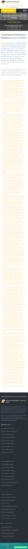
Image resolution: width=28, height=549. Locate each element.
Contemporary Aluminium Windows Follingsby (13, 346)
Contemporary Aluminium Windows (9, 482)
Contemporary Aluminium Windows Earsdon (12, 242)
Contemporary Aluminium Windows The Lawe (13, 317)
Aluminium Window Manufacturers (9, 431)
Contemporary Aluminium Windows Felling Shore (13, 185)
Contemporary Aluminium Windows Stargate (13, 338)
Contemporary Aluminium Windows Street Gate (13, 188)
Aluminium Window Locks (7, 446)
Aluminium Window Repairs (8, 449)
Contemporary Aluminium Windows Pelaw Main (13, 332)
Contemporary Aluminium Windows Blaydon (12, 221)
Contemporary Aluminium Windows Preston (12, 378)
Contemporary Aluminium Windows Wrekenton (13, 190)
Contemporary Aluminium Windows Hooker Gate (13, 103)
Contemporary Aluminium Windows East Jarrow (13, 217)
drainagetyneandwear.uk (7, 527)
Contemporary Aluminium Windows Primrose (13, 377)
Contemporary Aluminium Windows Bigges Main (13, 255)
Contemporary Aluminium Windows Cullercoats (13, 245)
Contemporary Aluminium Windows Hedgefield (13, 375)
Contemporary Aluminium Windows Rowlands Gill (14, 281)
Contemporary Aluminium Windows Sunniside (13, 137)
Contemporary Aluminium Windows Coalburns (13, 249)
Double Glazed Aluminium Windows (9, 506)
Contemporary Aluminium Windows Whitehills (13, 207)
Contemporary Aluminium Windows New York (13, 84)
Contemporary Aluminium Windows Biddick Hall (13, 145)
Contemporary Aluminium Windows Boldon (12, 327)
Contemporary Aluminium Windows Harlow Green (14, 259)
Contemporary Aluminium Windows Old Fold (12, 268)
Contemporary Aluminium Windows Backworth (13, 175)
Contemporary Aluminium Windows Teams (12, 205)
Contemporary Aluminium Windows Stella (12, 114)
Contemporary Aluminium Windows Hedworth (13, 295)
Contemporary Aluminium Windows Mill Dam (12, 152)
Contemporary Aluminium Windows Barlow (12, 302)
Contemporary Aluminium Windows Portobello (13, 278)
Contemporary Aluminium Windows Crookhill (13, 211)
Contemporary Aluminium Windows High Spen (13, 316)
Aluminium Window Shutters (8, 512)
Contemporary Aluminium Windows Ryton (12, 280)
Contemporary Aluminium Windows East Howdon (14, 244)
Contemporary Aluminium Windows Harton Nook (13, 88)
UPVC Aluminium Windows (7, 464)
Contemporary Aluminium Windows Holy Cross (13, 219)
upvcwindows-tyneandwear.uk (8, 536)
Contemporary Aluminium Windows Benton (12, 166)
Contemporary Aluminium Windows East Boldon (13, 314)
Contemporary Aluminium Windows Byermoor (13, 118)
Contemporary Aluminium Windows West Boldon (13, 105)
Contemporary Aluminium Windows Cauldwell (13, 230)
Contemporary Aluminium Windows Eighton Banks (14, 196)
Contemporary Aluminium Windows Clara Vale (13, 380)
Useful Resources (7, 523)
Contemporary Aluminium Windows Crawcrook (13, 298)
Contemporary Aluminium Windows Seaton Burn (13, 143)
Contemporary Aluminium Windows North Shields (14, 321)
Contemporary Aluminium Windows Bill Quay (12, 350)
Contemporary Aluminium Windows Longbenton (13, 354)
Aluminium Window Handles (8, 434)
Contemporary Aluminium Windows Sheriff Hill (13, 125)
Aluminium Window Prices (7, 485)
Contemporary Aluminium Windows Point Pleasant (14, 135)
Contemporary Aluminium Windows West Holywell (14, 162)
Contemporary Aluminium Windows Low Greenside (14, 336)
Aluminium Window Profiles (8, 470)
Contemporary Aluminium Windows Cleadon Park (14, 92)
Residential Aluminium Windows (9, 509)
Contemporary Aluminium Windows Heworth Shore (14, 304)
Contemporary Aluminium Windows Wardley (12, 150)
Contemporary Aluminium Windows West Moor (13, 253)
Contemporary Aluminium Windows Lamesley (13, 261)
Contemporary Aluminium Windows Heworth (13, 247)
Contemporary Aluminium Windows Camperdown (14, 357)
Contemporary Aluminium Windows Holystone (13, 224)
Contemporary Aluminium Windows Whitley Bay (13, 310)
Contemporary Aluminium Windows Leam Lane (13, 203)
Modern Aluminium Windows (8, 479)
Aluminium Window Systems (8, 440)
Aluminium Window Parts (7, 494)
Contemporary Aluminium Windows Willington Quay (14, 251)
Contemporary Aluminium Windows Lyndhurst (13, 289)
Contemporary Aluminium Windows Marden (12, 312)
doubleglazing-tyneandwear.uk (8, 533)
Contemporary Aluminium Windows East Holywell (14, 222)
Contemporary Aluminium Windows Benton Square (14, 82)
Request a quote (8, 10)
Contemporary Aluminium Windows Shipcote (13, 122)
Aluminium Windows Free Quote (9, 518)
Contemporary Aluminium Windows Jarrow (12, 131)
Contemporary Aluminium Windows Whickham (13, 373)
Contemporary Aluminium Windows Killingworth (13, 367)
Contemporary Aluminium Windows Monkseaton (13, 228)
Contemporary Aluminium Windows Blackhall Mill (13, 232)
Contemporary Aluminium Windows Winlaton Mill (13, 365)
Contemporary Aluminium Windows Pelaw (12, 308)
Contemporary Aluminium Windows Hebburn (12, 238)
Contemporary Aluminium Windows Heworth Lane (14, 361)
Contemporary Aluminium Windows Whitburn (13, 186)
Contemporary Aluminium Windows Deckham (13, 293)
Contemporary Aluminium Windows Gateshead (13, 352)
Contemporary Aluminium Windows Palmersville (13, 359)
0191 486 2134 (13, 7)
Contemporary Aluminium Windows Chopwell (13, 348)
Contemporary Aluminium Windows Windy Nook (13, 120)
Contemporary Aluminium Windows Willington (13, 179)
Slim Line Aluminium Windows (8, 437)
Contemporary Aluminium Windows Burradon (13, 257)
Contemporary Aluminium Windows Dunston (12, 263)
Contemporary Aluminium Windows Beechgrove (13, 173)
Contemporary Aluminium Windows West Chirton (14, 141)
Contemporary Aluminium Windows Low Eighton (13, 344)
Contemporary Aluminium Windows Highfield (13, 86)
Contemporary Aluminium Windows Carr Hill (12, 325)
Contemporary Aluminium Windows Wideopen (13, 276)
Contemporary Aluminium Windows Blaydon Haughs (14, 147)
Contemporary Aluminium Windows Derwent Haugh (14, 291)
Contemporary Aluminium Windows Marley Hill (13, 215)
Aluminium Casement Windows (8, 497)
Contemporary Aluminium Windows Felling (12, 319)
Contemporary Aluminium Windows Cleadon (12, 240)
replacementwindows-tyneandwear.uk (10, 530)
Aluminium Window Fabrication (8, 500)
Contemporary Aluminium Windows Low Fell (12, 199)
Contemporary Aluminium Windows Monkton (13, 296)
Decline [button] (7, 547)
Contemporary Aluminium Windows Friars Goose (14, 160)
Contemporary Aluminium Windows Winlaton (13, 109)
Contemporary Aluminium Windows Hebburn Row (14, 270)
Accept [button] (21, 547)
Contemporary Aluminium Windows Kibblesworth (14, 80)
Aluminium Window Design (7, 467)
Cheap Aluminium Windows (8, 443)
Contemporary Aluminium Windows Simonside (13, 156)
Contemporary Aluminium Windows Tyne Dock (13, 363)
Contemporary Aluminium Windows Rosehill (12, 164)
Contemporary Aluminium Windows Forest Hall (13, 334)
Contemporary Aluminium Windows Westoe (12, 355)
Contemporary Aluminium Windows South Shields (14, 107)
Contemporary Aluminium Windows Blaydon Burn (14, 209)
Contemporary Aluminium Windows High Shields (13, 323)
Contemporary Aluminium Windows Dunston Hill (13, 129)
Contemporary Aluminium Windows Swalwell (13, 158)
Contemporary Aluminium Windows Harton (12, 116)
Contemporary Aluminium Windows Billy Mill (12, 226)
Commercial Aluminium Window (9, 515)
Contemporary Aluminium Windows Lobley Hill (13, 287)
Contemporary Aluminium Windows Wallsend (13, 386)
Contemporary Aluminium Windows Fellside (12, 124)
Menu (24, 10)
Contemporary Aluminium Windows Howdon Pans (14, 272)
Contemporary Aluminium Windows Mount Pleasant (14, 101)
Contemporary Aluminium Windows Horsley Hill (13, 300)
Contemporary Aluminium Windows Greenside (13, 94)
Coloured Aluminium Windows (8, 473)
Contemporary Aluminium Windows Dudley (12, 127)
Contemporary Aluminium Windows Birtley (12, 306)
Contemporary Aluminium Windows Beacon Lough (14, 90)
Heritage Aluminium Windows (8, 476)
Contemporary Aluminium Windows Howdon (12, 96)
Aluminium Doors (5, 503)
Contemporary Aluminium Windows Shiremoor (13, 371)
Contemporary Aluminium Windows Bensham (13, 274)
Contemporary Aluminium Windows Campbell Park (14, 340)
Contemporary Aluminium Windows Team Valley (13, 154)
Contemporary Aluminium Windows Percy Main (13, 198)
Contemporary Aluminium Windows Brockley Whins (14, 181)
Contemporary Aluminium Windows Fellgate (12, 183)
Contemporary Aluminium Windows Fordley (12, 148)
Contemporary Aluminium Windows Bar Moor (13, 139)
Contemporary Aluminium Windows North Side (13, 236)
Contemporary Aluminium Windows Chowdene (13, 234)
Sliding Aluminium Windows (8, 452)
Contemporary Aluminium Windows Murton (12, 177)
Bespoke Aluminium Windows (8, 461)
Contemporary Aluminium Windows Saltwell (12, 168)
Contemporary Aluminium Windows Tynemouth (13, 133)
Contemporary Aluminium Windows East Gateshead (14, 213)
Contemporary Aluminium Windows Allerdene (13, 201)
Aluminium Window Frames (8, 428)
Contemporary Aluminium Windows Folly (12, 342)
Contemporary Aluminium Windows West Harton (13, 369)
